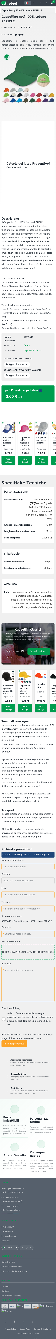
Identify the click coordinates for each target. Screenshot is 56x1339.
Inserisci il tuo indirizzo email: (19, 894)
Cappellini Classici (33, 350)
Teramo (27, 345)
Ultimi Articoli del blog (11, 1295)
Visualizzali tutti (38, 651)
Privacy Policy (10, 1329)
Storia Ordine (7, 1231)
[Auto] (26, 1248)
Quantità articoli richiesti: (17, 934)
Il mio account (7, 1227)
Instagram (33, 1322)
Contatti (5, 1291)
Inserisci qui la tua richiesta (18, 970)
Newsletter (6, 1240)
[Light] (22, 1248)
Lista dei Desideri (8, 1236)
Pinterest (24, 1322)
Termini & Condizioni (42, 1329)
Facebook (6, 1322)
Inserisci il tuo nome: (15, 866)
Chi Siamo (5, 1286)
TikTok (42, 1322)
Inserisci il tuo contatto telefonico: (22, 909)
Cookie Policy (25, 1329)
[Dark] (31, 1248)
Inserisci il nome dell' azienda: (18, 880)
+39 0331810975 (12, 1206)
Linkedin (15, 1322)
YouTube (50, 1322)
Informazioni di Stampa (11, 1266)
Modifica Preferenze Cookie (28, 1333)
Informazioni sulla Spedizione (14, 1271)
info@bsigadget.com (10, 1210)
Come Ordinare (8, 1262)
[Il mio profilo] (46, 3)
